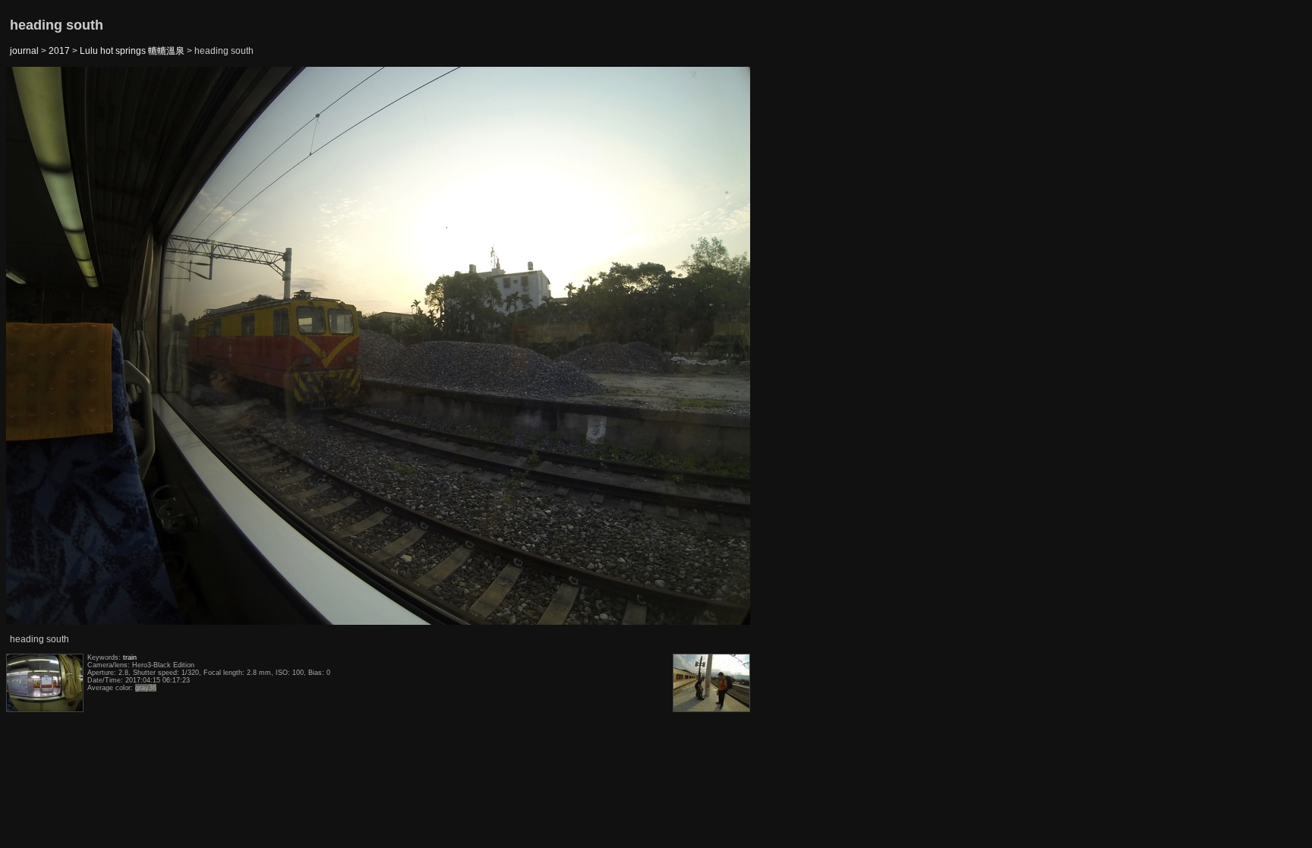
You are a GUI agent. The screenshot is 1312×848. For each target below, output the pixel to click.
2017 (59, 51)
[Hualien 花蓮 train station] (45, 346)
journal (24, 51)
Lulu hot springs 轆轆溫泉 (132, 51)
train (130, 657)
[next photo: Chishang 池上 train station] (713, 346)
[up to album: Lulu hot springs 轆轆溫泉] (379, 105)
